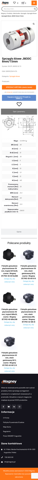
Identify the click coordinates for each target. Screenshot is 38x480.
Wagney (3, 13)
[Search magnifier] (35, 9)
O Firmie (6, 418)
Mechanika (16, 13)
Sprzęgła (23, 13)
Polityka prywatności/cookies (13, 422)
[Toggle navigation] (34, 3)
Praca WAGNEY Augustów (12, 436)
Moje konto (7, 427)
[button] (33, 24)
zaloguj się (9, 92)
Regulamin (7, 431)
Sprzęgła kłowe (32, 13)
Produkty (9, 13)
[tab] (19, 112)
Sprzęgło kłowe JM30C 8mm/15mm (13, 16)
